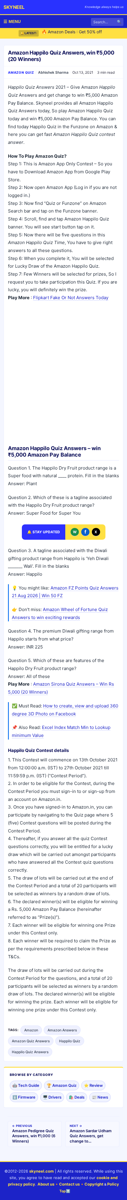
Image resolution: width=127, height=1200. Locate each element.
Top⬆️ (64, 1191)
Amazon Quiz (21, 72)
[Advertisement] (63, 371)
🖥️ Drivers (52, 1097)
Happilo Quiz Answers (30, 1052)
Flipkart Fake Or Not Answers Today (70, 297)
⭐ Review (93, 1085)
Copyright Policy (101, 1184)
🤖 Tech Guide (25, 1085)
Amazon (31, 1030)
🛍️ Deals (76, 1097)
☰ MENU (12, 21)
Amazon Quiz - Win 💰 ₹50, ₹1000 (75, 35)
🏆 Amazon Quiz (61, 1085)
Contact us (69, 1184)
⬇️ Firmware (23, 1097)
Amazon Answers (62, 1030)
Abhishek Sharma (53, 72)
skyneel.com (41, 1171)
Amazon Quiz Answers (31, 1041)
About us (46, 1184)
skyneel (14, 7)
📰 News (100, 1097)
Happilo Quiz (69, 1041)
